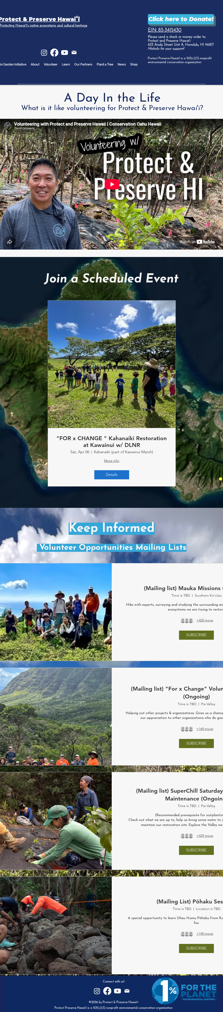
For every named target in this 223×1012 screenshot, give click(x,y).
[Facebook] (54, 53)
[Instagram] (44, 53)
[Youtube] (65, 53)
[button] (66, 64)
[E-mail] (74, 52)
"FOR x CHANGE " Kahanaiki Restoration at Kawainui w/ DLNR (111, 441)
